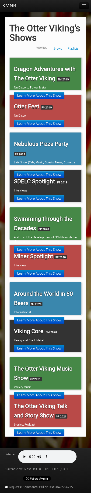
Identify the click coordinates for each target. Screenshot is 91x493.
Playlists (73, 49)
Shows (57, 49)
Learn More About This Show (39, 95)
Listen (8, 454)
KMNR (9, 5)
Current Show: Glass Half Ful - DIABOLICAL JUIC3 (36, 469)
